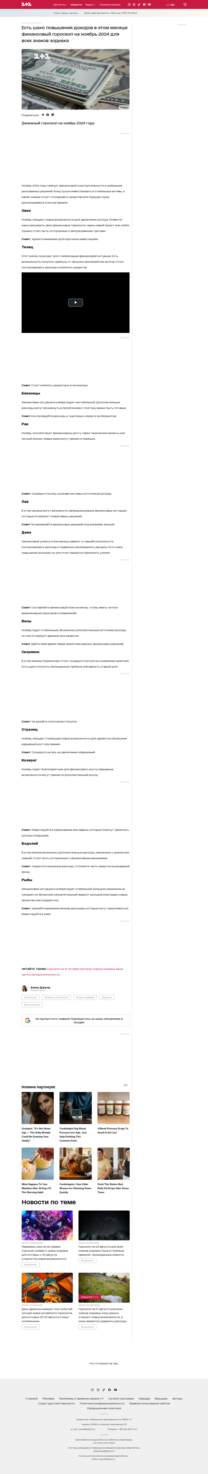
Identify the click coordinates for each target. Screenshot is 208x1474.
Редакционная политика (104, 1408)
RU (173, 4)
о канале (32, 1398)
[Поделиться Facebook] (47, 115)
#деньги (107, 997)
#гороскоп (30, 997)
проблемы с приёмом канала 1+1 (81, 1398)
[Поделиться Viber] (52, 114)
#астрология (32, 1004)
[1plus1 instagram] (92, 1389)
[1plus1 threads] (98, 1389)
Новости (76, 4)
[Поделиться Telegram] (42, 115)
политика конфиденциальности (102, 1403)
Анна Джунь (41, 987)
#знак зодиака (85, 997)
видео (89, 4)
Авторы (177, 1398)
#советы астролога (56, 997)
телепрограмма (109, 4)
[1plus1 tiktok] (104, 1389)
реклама (48, 1398)
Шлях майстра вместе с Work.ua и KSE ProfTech (110, 13)
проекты (59, 4)
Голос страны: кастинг (66, 13)
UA (167, 4)
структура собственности (56, 1403)
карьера (144, 1398)
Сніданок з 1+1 (89, 1297)
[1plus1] (26, 4)
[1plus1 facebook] (109, 1389)
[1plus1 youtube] (115, 1390)
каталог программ (121, 1398)
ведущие (161, 1398)
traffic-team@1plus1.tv (103, 1459)
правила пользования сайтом (149, 1403)
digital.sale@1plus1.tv (104, 1451)
